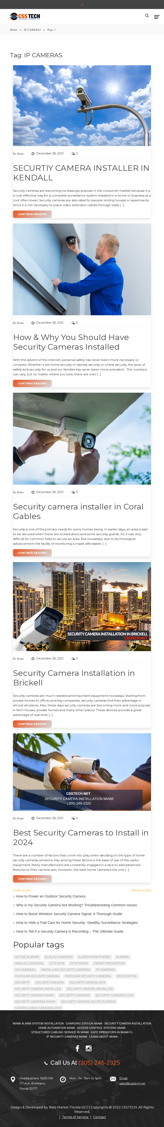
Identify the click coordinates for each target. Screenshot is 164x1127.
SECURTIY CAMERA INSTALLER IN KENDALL (81, 172)
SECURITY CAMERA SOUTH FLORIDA (88, 1001)
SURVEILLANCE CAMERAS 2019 (38, 1008)
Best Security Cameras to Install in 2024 (81, 837)
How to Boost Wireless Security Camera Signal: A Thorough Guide (69, 914)
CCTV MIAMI (79, 963)
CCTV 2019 (56, 963)
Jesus (20, 153)
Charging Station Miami (84, 1023)
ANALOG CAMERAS (29, 963)
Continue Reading (32, 214)
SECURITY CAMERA (49, 982)
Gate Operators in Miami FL (112, 1032)
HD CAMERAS (25, 970)
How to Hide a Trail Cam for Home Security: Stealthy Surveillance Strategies (77, 923)
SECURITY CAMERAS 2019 (114, 995)
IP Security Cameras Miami (66, 1036)
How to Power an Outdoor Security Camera (50, 896)
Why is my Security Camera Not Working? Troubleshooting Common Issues (76, 905)
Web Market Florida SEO (68, 1107)
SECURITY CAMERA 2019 (87, 982)
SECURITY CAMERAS (75, 995)
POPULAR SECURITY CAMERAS (88, 976)
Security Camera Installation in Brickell (74, 677)
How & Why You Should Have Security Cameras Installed (71, 342)
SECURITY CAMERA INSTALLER (90, 989)
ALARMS (122, 957)
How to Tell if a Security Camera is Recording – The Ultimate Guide (69, 931)
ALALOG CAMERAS (59, 957)
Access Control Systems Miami (101, 1027)
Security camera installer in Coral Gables (78, 511)
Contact (99, 1117)
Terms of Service (75, 1117)
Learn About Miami (103, 1036)
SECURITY (22, 982)
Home (13, 30)
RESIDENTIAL (127, 976)
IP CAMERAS (32, 30)
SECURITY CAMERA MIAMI (34, 995)
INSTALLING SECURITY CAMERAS (65, 970)
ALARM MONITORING (94, 957)
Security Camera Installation (127, 1023)
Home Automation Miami (56, 1027)
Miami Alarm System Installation (38, 1023)
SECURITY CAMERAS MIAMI (35, 1001)
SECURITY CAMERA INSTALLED (38, 989)
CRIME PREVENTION (109, 963)
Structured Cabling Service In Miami (60, 1032)
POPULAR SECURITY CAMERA (37, 976)
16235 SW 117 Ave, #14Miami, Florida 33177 (36, 1083)
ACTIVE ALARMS (27, 957)
